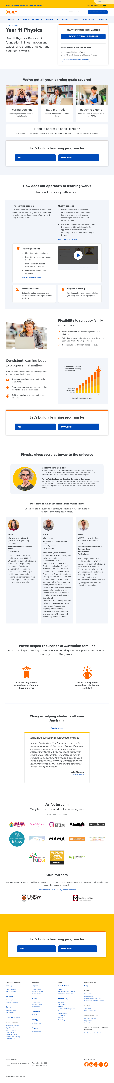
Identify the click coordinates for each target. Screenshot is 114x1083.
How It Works (63, 986)
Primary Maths (36, 1002)
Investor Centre (62, 1013)
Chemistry (36, 1011)
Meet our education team (67, 239)
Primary (9, 986)
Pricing (65, 20)
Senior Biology (36, 1023)
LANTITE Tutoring (11, 1039)
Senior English (36, 994)
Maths (34, 999)
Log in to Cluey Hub (90, 1018)
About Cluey (63, 999)
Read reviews (57, 728)
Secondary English (37, 991)
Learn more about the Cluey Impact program (57, 890)
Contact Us (61, 1015)
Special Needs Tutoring (13, 1036)
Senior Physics (12, 25)
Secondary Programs (12, 1000)
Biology (35, 1020)
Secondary (10, 996)
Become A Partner (63, 1011)
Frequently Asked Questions (66, 991)
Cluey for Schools (13, 1017)
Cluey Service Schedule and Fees (94, 1001)
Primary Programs (11, 989)
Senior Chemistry (37, 1015)
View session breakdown (31, 277)
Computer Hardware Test (65, 994)
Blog (86, 986)
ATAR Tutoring (10, 1012)
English (35, 986)
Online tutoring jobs (90, 1011)
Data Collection (88, 996)
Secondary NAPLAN (12, 1002)
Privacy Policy (88, 994)
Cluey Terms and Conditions (92, 998)
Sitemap (60, 1017)
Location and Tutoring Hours (66, 1009)
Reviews (60, 1006)
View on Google (78, 774)
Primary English (36, 989)
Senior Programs (11, 1010)
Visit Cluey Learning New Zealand (94, 1033)
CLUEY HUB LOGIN (104, 2)
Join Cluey (87, 1008)
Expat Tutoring (10, 1032)
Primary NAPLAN (11, 991)
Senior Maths (36, 1006)
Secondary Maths (37, 1004)
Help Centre (88, 1020)
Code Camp (61, 1020)
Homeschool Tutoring (12, 1025)
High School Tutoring (12, 1028)
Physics (35, 1028)
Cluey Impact (62, 1004)
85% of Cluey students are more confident (24, 6)
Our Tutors (88, 20)
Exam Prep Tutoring (11, 1034)
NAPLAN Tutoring (11, 1030)
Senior (8, 1007)
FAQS (76, 20)
